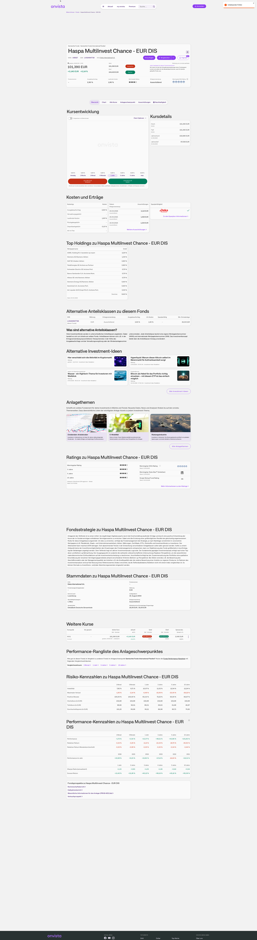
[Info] (187, 79)
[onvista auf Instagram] (113, 938)
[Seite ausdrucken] (187, 52)
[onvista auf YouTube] (109, 938)
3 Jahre (103, 665)
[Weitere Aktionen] (188, 636)
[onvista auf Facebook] (105, 938)
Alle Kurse (113, 102)
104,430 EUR (164, 636)
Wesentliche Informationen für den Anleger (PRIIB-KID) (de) (90, 793)
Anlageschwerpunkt (127, 102)
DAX (142, 938)
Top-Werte (175, 938)
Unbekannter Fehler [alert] (235, 5)
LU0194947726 (73, 321)
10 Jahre (121, 665)
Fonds (77, 12)
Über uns (199, 938)
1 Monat (87, 665)
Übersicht (94, 102)
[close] (254, 3)
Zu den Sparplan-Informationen (175, 216)
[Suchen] (154, 6)
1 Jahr (95, 665)
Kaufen (130, 72)
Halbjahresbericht (74, 790)
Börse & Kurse (70, 12)
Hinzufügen (149, 58)
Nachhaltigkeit (160, 102)
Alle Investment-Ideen (178, 391)
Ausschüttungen (144, 102)
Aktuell (110, 6)
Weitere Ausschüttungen (136, 229)
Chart (104, 102)
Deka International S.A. (107, 58)
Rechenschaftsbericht (76, 787)
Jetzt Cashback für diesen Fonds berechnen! (162, 65)
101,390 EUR (147, 636)
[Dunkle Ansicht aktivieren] (60, 1)
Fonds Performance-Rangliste (174, 659)
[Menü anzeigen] (103, 7)
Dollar (158, 938)
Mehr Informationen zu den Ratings (174, 486)
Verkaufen (130, 66)
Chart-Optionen (139, 118)
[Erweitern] (173, 58)
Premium (132, 6)
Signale (184, 58)
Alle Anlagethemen (180, 446)
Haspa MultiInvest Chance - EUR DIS (90, 12)
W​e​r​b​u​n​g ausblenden (146, 27)
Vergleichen (165, 58)
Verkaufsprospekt (74, 796)
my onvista (121, 6)
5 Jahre (112, 665)
